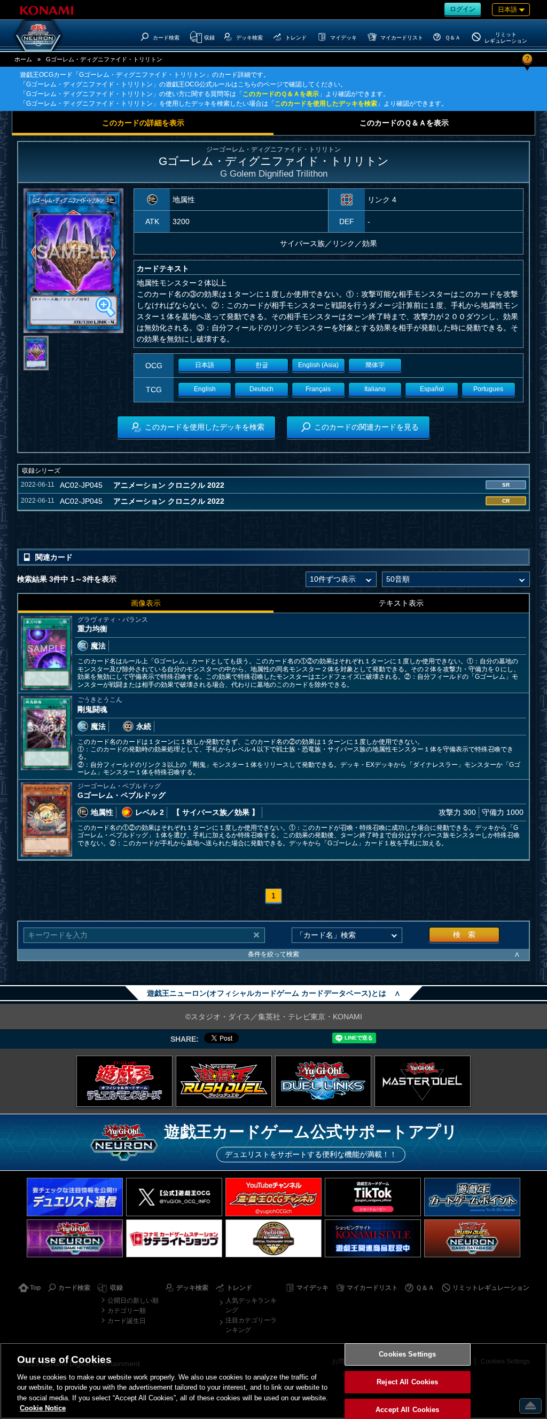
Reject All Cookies (407, 1382)
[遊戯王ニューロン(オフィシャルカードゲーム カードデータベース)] (38, 35)
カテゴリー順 (126, 1310)
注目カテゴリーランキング (251, 1325)
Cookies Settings (407, 1355)
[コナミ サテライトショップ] (174, 1238)
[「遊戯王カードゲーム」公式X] (174, 1197)
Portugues (488, 389)
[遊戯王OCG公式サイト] (124, 1081)
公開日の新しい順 (133, 1300)
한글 (261, 365)
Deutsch (261, 389)
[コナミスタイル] (373, 1238)
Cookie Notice (43, 1408)
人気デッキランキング (251, 1305)
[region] (273, 1381)
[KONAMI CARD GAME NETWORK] (75, 1238)
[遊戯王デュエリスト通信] (75, 1197)
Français (318, 389)
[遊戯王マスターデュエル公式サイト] (422, 1081)
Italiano (375, 389)
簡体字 (375, 365)
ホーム (23, 59)
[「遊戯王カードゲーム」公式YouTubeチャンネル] (273, 1197)
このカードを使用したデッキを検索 (326, 103)
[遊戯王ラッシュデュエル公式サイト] (224, 1081)
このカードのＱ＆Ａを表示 (281, 94)
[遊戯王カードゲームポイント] (472, 1197)
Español (432, 389)
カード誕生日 (126, 1321)
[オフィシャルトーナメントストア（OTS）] (273, 1238)
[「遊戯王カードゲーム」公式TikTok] (373, 1197)
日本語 (204, 365)
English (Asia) (318, 365)
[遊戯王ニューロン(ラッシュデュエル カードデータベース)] (472, 1238)
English (205, 389)
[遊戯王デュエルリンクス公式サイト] (323, 1081)
